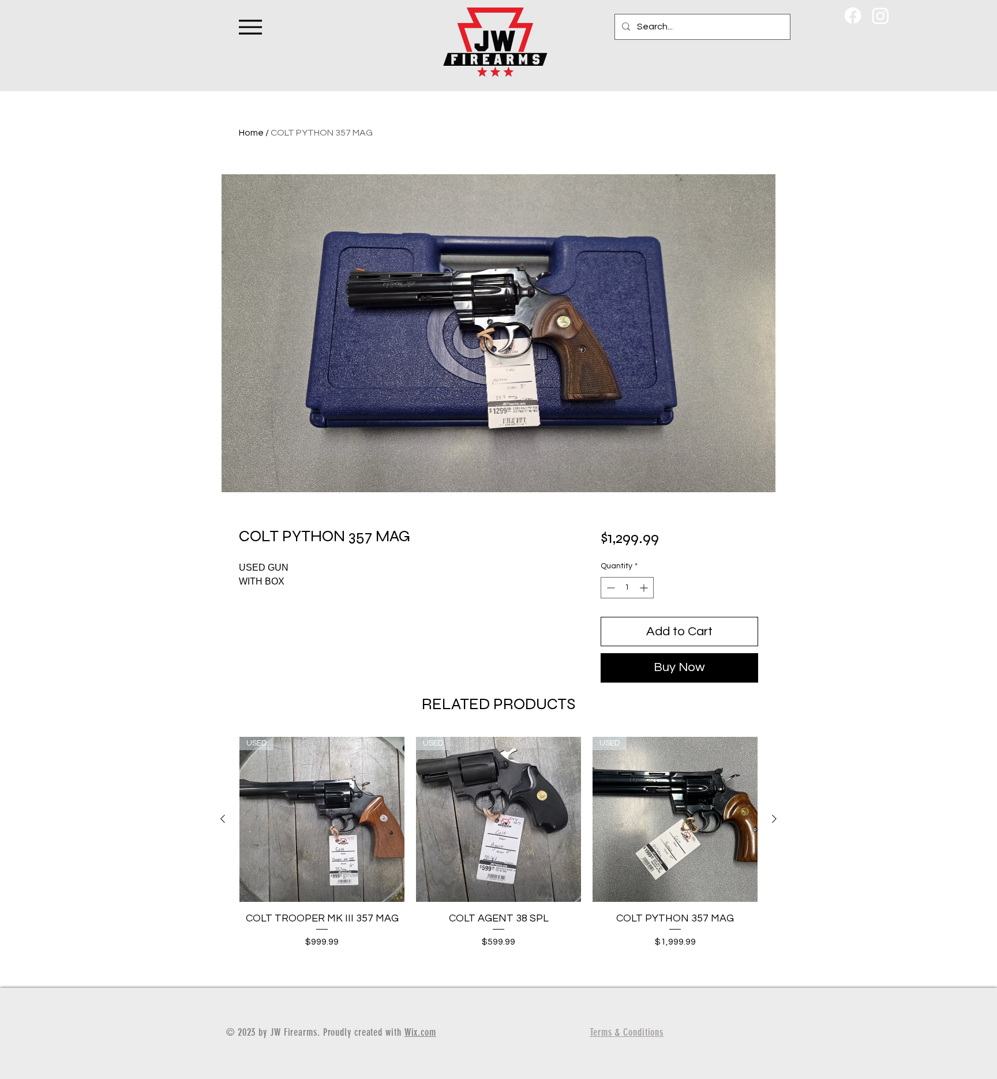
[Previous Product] (223, 819)
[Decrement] (609, 588)
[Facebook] (853, 16)
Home (251, 132)
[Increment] (645, 588)
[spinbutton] (627, 588)
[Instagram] (880, 16)
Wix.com (420, 1032)
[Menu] (250, 27)
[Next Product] (774, 819)
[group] (498, 857)
